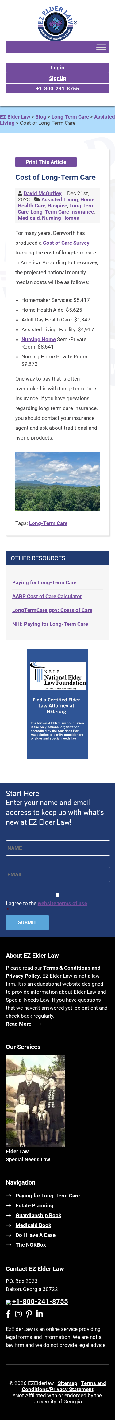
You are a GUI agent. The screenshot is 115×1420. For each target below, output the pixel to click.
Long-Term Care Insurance (62, 212)
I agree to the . (47, 906)
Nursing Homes (60, 218)
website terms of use (62, 903)
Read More (18, 1024)
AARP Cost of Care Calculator (47, 596)
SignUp (57, 78)
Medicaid (29, 218)
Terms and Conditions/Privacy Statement (64, 1386)
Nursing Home (38, 339)
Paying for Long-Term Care (44, 582)
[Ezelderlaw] (57, 39)
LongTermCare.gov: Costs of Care (52, 610)
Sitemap (67, 1383)
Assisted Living (59, 199)
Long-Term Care (48, 523)
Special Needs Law (28, 1159)
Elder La (15, 1151)
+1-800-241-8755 (57, 88)
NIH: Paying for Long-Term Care (50, 624)
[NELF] (57, 757)
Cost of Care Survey (66, 243)
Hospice (57, 206)
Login (57, 68)
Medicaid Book (33, 1225)
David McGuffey (43, 193)
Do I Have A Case (36, 1235)
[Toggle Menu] (101, 47)
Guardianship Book (38, 1215)
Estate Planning (34, 1205)
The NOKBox (31, 1245)
